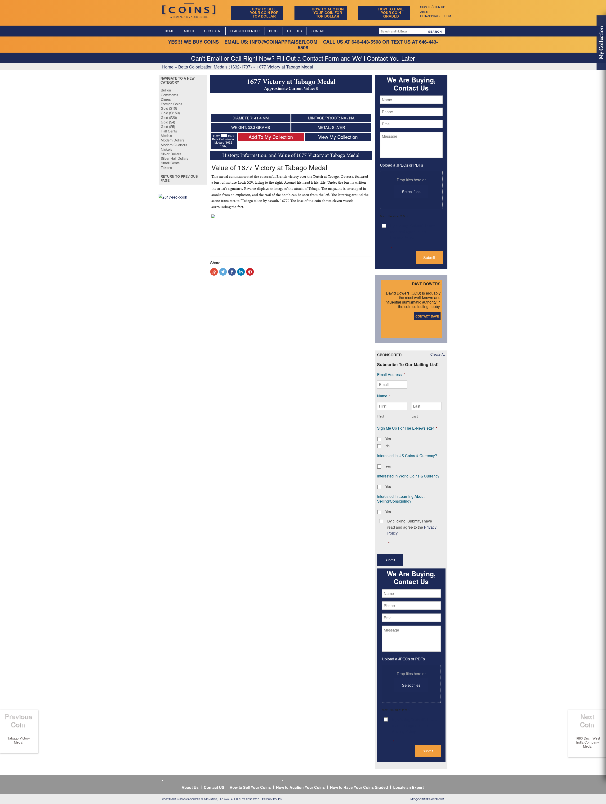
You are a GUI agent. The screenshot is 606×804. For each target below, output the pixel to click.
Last (414, 416)
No (387, 445)
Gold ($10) (169, 108)
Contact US (214, 787)
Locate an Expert (408, 787)
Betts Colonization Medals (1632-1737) (215, 67)
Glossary (212, 31)
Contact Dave (427, 316)
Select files (411, 191)
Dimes (166, 99)
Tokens (166, 167)
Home (169, 31)
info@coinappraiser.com (283, 41)
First (380, 416)
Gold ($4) (168, 121)
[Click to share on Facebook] (232, 272)
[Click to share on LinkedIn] (241, 272)
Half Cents (169, 130)
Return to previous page (179, 178)
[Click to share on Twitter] (223, 272)
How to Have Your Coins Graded (359, 787)
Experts (294, 31)
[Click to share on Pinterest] (250, 272)
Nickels (166, 149)
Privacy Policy (272, 799)
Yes (388, 438)
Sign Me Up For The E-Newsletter (407, 428)
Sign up (439, 7)
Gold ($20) (169, 117)
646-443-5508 (366, 41)
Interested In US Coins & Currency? (407, 455)
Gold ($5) (168, 126)
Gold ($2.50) (170, 112)
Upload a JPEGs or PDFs (401, 165)
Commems (169, 94)
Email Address (391, 374)
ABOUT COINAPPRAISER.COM (435, 14)
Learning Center (244, 31)
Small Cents (170, 162)
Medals (166, 135)
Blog (273, 31)
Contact (319, 31)
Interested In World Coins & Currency (408, 476)
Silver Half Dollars (174, 158)
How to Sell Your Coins (250, 787)
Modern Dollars (172, 139)
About (189, 31)
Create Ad (438, 354)
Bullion (166, 89)
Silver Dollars (171, 153)
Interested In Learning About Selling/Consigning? (400, 499)
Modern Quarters (174, 144)
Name (384, 396)
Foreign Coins (171, 103)
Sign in (425, 7)
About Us (190, 787)
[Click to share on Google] (214, 272)
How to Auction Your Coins (300, 787)
